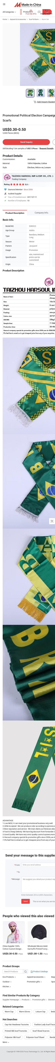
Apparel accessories (35, 977)
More (5, 1042)
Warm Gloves (24, 1011)
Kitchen (6, 986)
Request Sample (47, 148)
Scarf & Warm (34, 19)
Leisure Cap (40, 1011)
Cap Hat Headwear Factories (17, 1024)
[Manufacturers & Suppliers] (27, 4)
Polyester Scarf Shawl (35, 1037)
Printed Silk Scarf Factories (16, 1031)
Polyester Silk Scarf (13, 1037)
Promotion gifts (33, 981)
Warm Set (45, 19)
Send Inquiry (26, 142)
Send (25, 901)
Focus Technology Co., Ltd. (34, 1051)
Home (5, 19)
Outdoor (6, 981)
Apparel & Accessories (18, 19)
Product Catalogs (40, 971)
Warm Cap (9, 1011)
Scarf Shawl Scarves (41, 1031)
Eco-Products (8, 977)
